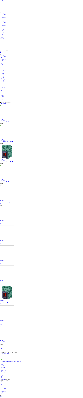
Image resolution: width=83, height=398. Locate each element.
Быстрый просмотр (2, 200)
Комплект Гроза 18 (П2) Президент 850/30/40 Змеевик (7, 161)
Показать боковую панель (3, 103)
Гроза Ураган (4, 72)
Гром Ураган (2, 366)
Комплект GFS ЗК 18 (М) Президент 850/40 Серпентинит (8, 282)
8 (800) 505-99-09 (2, 38)
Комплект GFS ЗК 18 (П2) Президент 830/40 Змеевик (7, 342)
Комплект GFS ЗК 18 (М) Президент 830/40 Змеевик (7, 262)
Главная (1, 101)
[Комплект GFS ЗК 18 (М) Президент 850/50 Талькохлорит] (7, 138)
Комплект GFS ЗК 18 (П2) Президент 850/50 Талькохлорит (8, 202)
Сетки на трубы (3, 367)
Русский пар (4, 84)
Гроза (3, 77)
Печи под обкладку (3, 75)
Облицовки (2, 82)
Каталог (2, 375)
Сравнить (2, 394)
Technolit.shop (3, 379)
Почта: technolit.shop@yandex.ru (5, 353)
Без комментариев (7, 358)
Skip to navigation (2, 0)
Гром (3, 74)
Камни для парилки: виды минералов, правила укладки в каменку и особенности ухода (11, 361)
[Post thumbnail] (2, 357)
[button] (1, 224)
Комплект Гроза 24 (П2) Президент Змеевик (6, 302)
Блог (1, 376)
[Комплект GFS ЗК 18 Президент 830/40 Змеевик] (7, 219)
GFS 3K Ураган (3, 365)
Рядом (0, 67)
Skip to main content (6, 0)
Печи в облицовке (3, 78)
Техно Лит (1, 203)
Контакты (2, 378)
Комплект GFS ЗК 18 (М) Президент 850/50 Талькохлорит (8, 141)
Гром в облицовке (3, 371)
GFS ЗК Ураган (4, 70)
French (3, 29)
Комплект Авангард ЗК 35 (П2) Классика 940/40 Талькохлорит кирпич (10, 322)
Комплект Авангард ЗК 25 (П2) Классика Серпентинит (8, 181)
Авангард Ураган (4, 71)
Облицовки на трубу (5, 85)
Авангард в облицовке (3, 370)
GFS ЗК (3, 76)
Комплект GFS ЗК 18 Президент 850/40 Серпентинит (7, 242)
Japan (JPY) (4, 32)
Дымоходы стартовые (3, 372)
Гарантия (2, 377)
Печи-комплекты (3, 73)
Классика (4, 83)
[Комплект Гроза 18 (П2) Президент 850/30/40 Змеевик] (7, 158)
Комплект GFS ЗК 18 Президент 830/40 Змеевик (6, 222)
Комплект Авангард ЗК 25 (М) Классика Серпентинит (7, 121)
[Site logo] (4, 11)
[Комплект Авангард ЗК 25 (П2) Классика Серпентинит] (7, 178)
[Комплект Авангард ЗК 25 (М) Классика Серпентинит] (7, 118)
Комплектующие (3, 87)
